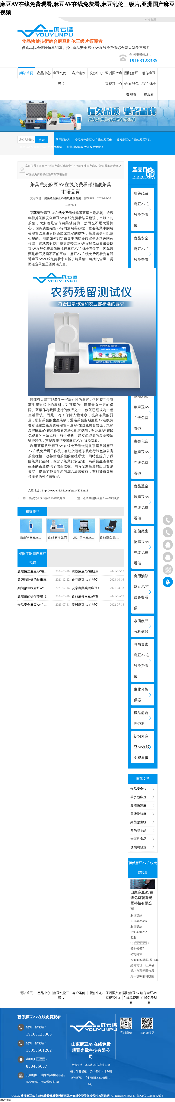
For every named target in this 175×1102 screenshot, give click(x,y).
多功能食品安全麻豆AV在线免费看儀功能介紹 (142, 830)
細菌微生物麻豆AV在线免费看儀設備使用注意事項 (142, 822)
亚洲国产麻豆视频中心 (113, 78)
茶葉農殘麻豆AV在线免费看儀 (53, 213)
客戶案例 (79, 73)
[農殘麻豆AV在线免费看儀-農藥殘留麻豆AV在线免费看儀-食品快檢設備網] (45, 30)
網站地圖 (150, 19)
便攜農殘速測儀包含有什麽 (142, 847)
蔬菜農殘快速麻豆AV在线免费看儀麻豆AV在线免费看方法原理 (121, 498)
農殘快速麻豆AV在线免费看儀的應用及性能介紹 (142, 805)
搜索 (42, 140)
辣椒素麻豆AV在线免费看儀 (141, 747)
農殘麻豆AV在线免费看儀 (36, 1095)
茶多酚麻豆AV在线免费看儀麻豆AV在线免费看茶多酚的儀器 (142, 797)
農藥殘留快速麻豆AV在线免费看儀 (41, 147)
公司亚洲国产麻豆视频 (89, 165)
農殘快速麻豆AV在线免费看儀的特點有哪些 (142, 814)
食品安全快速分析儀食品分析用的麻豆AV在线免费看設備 (142, 789)
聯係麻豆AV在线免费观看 (148, 83)
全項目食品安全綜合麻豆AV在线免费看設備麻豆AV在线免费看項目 (142, 839)
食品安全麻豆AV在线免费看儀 (93, 139)
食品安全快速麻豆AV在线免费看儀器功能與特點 (58, 498)
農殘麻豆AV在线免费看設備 (134, 139)
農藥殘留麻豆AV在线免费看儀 (62, 198)
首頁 (42, 165)
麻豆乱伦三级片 (61, 78)
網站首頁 (26, 73)
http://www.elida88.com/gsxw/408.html (65, 490)
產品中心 (44, 73)
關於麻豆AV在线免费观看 (131, 83)
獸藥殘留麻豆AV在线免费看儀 (85, 147)
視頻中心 (96, 73)
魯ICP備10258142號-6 (150, 1095)
